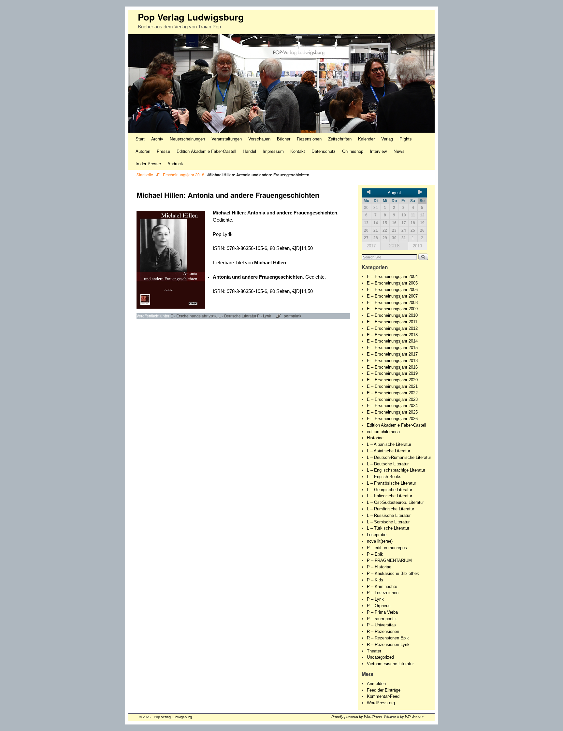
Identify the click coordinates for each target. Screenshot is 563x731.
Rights (405, 139)
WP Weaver (414, 717)
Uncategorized (380, 657)
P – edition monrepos (387, 547)
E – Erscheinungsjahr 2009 (392, 308)
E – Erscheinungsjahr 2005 (392, 283)
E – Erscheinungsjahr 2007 (392, 296)
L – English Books (384, 476)
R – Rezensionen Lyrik (388, 644)
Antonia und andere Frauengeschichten (292, 212)
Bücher (283, 139)
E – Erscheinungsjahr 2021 (392, 386)
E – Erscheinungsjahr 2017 (392, 354)
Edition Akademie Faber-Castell (206, 151)
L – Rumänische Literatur (390, 508)
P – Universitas (381, 624)
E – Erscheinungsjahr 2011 (392, 321)
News (399, 151)
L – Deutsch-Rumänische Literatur (399, 457)
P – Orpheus (379, 605)
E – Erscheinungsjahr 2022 (392, 392)
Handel (249, 151)
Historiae (375, 437)
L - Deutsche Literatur (237, 315)
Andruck (175, 163)
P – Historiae (379, 566)
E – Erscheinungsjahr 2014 (392, 341)
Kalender (366, 139)
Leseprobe (376, 534)
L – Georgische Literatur (389, 489)
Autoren (143, 151)
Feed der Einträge (383, 690)
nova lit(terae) (380, 541)
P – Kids (375, 579)
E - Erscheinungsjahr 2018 (180, 174)
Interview (378, 151)
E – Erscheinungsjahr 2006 (392, 289)
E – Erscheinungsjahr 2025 (392, 412)
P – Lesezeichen (382, 592)
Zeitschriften (340, 139)
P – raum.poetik (382, 618)
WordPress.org (381, 702)
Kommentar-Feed (383, 696)
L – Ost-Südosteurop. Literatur (395, 502)
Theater (374, 651)
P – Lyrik (375, 599)
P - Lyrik (264, 315)
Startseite (145, 174)
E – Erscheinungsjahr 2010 (392, 315)
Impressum (273, 151)
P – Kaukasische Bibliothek (393, 573)
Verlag (387, 139)
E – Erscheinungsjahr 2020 (392, 379)
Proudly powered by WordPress (356, 717)
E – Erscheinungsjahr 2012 (392, 328)
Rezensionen (309, 139)
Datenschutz (323, 151)
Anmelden (376, 683)
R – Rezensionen (383, 631)
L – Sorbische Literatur (388, 521)
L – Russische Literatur (389, 515)
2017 (371, 245)
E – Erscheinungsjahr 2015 (392, 347)
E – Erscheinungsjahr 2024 (392, 405)
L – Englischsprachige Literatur (396, 470)
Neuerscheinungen (187, 139)
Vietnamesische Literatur (390, 663)
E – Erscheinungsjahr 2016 (392, 367)
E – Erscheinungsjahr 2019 (392, 373)
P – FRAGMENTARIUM (389, 560)
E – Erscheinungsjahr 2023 (392, 399)
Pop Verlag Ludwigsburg (191, 16)
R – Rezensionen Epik (388, 638)
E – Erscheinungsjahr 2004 (392, 276)
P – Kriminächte (382, 586)
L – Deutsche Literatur (388, 463)
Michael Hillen (229, 212)
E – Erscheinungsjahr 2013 (392, 334)
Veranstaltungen (226, 139)
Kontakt (297, 151)
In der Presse (148, 163)
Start (140, 139)
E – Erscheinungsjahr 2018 (392, 360)
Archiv (157, 139)
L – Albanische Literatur (389, 444)
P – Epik (375, 554)
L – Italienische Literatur (389, 495)
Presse (163, 151)
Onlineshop (352, 151)
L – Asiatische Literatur (388, 450)
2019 (417, 245)
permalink (292, 315)
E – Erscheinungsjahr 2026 (392, 418)
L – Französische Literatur (391, 483)
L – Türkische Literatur (388, 528)
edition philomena (383, 431)
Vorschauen (259, 139)
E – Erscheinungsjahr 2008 (392, 302)
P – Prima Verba (382, 612)
